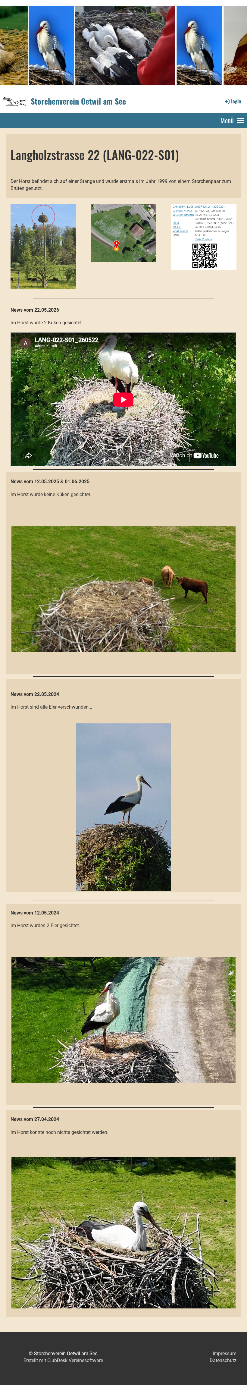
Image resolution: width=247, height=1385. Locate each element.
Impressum (224, 1353)
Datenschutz (223, 1360)
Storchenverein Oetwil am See (78, 101)
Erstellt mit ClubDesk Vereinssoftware (63, 1360)
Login (235, 101)
